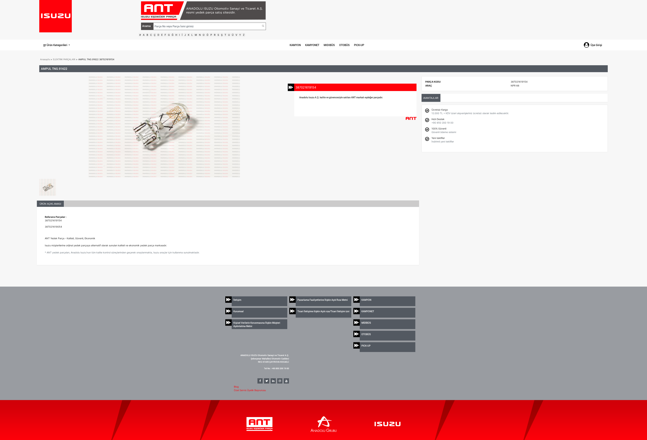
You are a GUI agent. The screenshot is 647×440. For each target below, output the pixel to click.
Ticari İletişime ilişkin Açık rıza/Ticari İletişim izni (323, 311)
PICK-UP (359, 45)
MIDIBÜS (329, 45)
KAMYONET (312, 45)
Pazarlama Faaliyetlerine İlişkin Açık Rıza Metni (322, 299)
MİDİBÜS (366, 322)
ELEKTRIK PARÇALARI (64, 59)
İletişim (237, 299)
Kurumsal (238, 311)
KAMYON (295, 45)
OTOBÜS (344, 45)
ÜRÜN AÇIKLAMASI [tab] (50, 203)
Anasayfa (45, 59)
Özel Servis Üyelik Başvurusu (250, 390)
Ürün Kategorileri (57, 45)
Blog (236, 386)
